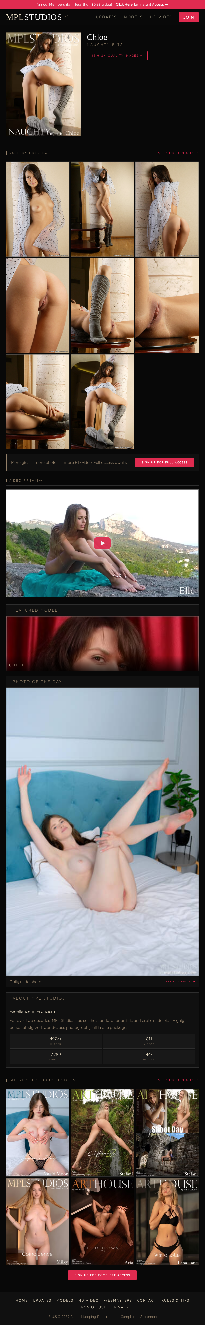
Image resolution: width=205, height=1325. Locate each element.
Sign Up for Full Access (165, 462)
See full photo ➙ (180, 981)
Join (188, 17)
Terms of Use (91, 1307)
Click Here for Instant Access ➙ (142, 4)
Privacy (120, 1307)
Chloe (97, 37)
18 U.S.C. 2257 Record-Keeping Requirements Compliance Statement (103, 1316)
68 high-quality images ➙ (117, 55)
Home (22, 1300)
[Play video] (102, 543)
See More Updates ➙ (178, 153)
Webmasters (118, 1300)
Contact (146, 1300)
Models (133, 16)
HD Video (161, 16)
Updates (106, 16)
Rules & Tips (176, 1300)
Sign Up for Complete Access (102, 1275)
